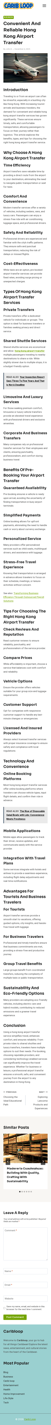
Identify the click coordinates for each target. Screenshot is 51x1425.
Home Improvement (14, 1394)
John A (9, 49)
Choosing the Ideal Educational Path (12, 1098)
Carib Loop (30, 1419)
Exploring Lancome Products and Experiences (40, 1100)
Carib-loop (8, 1381)
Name (9, 1271)
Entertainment (10, 1385)
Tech (6, 1402)
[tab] (20, 1191)
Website (9, 1298)
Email (8, 1285)
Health (6, 1389)
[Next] (43, 1161)
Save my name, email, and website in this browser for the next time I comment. (26, 1308)
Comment (11, 1230)
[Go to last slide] (8, 1161)
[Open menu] (44, 5)
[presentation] (25, 1148)
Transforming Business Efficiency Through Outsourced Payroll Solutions (23, 597)
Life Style (8, 1398)
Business (8, 17)
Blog (5, 1372)
